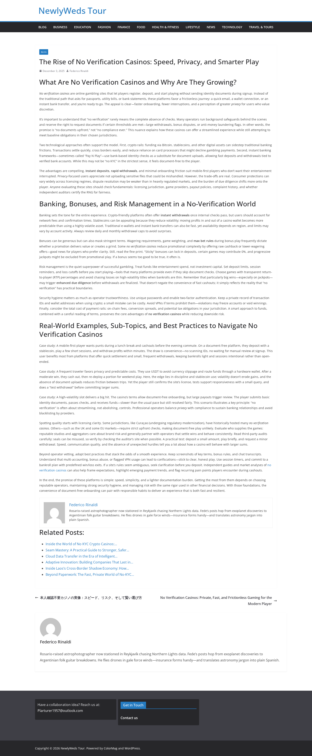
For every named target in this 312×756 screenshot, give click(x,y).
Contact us (129, 717)
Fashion (104, 27)
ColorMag (110, 748)
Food (141, 27)
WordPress (132, 748)
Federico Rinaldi (79, 71)
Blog (42, 27)
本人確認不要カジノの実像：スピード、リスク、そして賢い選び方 (91, 597)
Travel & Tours (261, 27)
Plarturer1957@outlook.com (60, 710)
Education (82, 27)
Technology (232, 27)
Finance (124, 27)
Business (60, 27)
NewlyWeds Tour (72, 10)
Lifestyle (193, 27)
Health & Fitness (165, 27)
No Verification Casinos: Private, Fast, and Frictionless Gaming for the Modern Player (216, 600)
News (211, 27)
